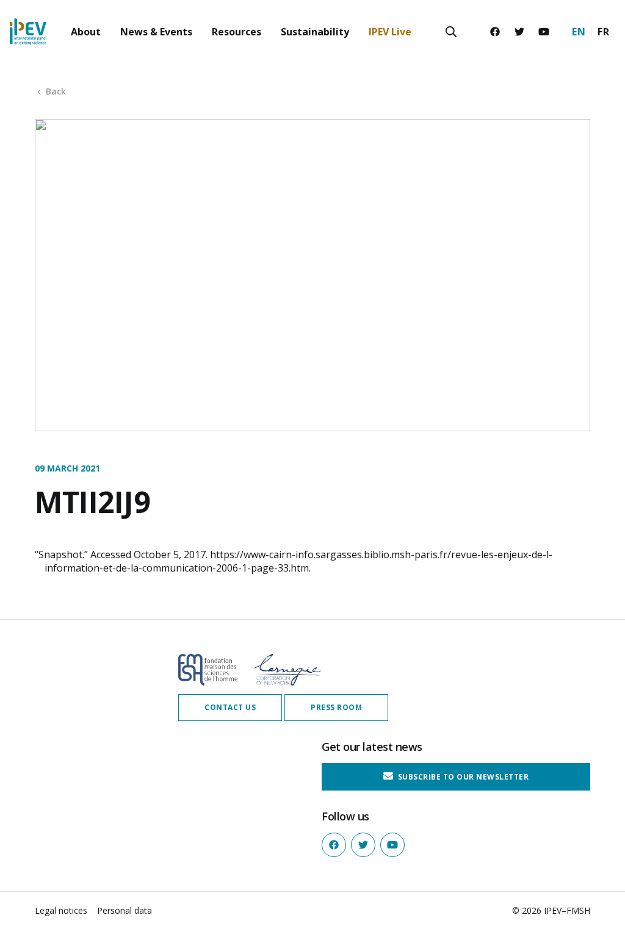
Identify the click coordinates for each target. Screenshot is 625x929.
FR (603, 31)
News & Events (156, 31)
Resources (236, 31)
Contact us (230, 707)
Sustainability (315, 31)
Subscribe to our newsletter (462, 777)
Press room (336, 707)
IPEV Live (390, 31)
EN (578, 31)
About (86, 31)
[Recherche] (451, 32)
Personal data (124, 910)
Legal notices (61, 910)
